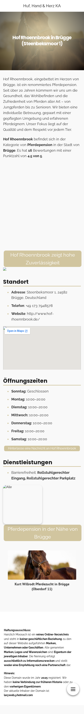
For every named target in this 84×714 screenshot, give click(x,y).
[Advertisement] (42, 205)
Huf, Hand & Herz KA (42, 6)
